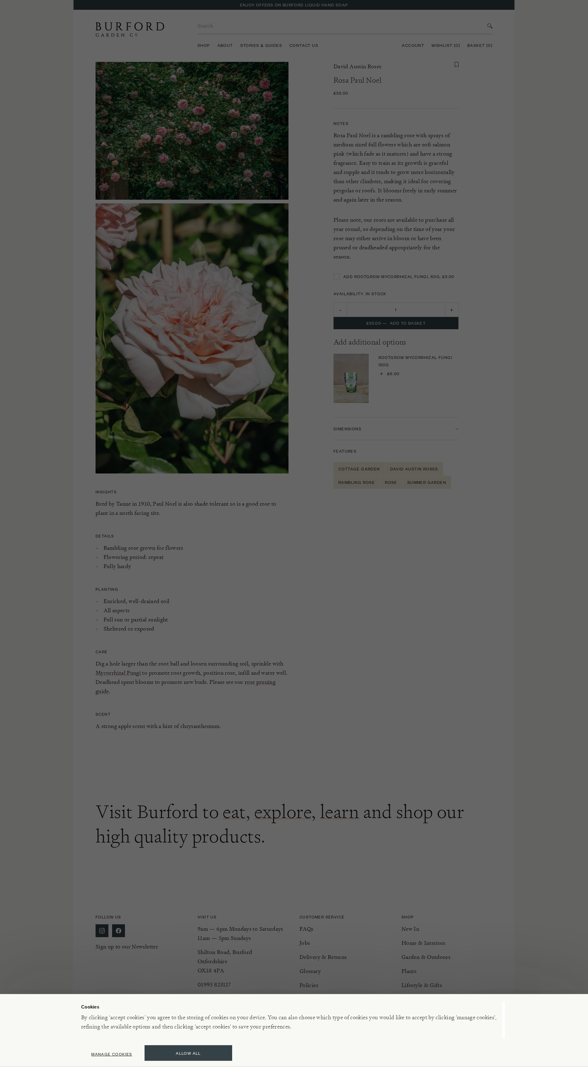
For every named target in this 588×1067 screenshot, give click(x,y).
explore (282, 811)
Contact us (303, 45)
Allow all (188, 1053)
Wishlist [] (446, 45)
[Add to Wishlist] (456, 64)
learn (340, 811)
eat (234, 811)
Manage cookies (111, 1054)
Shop (204, 45)
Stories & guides (261, 45)
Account (413, 45)
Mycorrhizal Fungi (118, 672)
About (225, 45)
